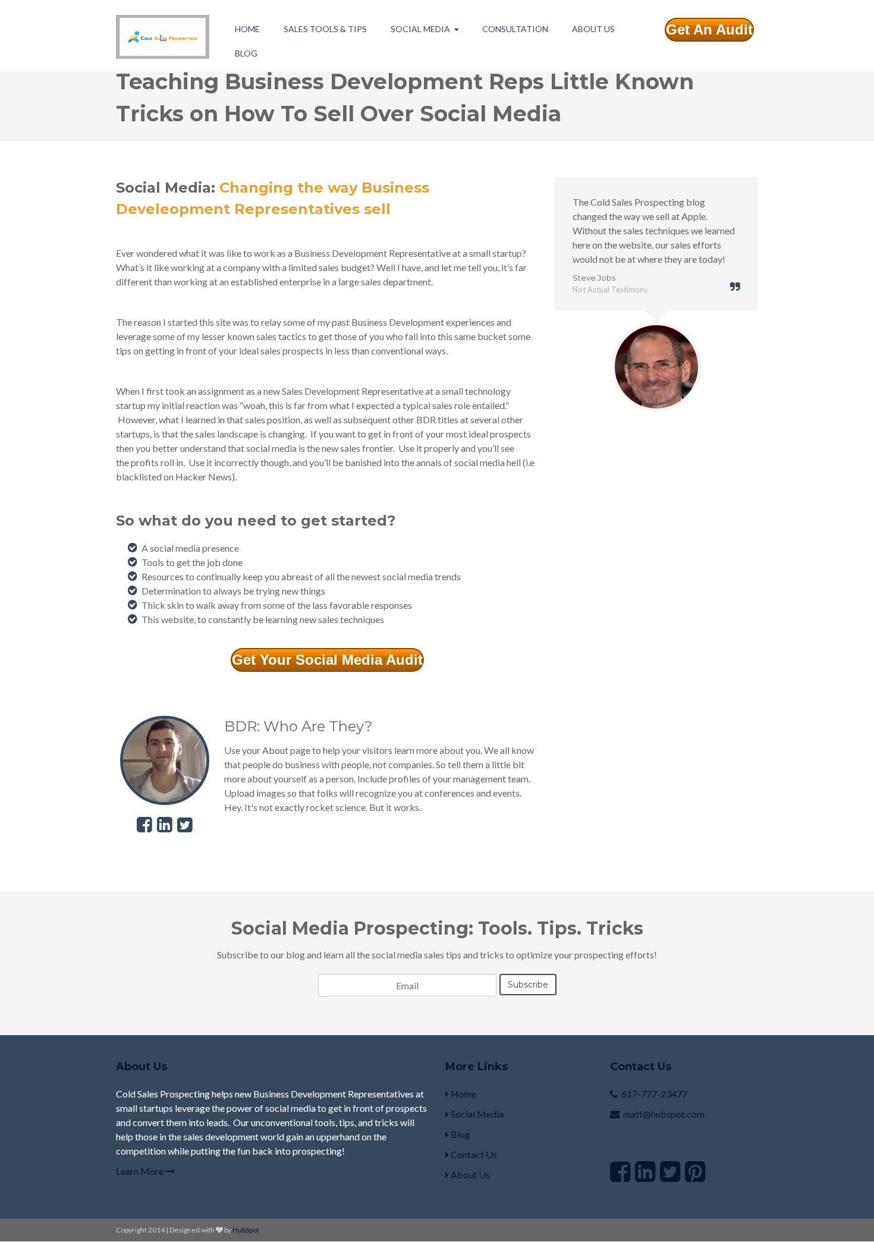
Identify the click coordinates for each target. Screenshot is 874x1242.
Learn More (140, 1171)
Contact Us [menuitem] (473, 1154)
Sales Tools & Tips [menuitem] (325, 29)
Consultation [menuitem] (515, 29)
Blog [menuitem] (246, 53)
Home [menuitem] (247, 29)
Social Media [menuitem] (420, 29)
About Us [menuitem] (593, 29)
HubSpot (245, 1229)
